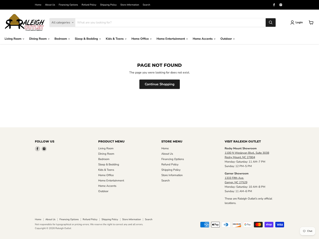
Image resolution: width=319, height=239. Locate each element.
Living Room (13, 39)
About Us (50, 5)
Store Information (129, 5)
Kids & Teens (115, 39)
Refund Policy (89, 5)
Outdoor (226, 39)
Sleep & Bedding (87, 39)
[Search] (271, 22)
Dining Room (38, 39)
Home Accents (203, 39)
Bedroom (61, 39)
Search (146, 5)
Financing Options (68, 5)
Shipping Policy (108, 5)
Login (299, 22)
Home (38, 5)
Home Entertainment (171, 39)
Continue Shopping (159, 84)
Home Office (140, 39)
